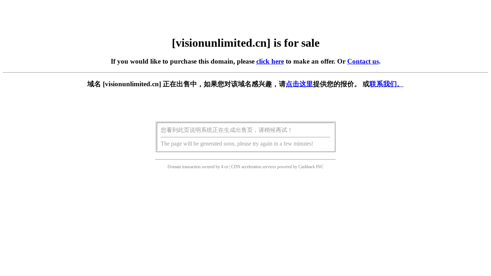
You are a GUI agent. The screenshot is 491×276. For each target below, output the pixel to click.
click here (270, 61)
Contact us (363, 61)
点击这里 (299, 84)
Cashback (306, 166)
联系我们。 (387, 84)
